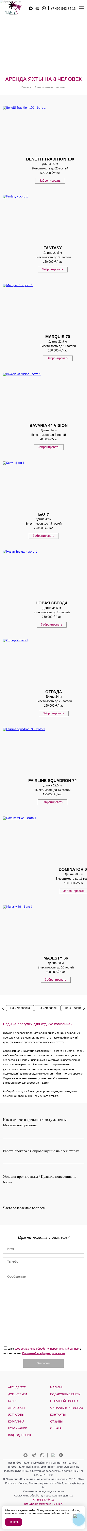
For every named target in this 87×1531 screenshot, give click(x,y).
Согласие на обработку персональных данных (43, 1495)
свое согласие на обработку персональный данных (47, 1348)
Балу (43, 514)
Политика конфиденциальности (43, 1491)
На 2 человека (20, 1008)
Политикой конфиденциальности (43, 1353)
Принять (13, 1521)
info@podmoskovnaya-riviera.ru (43, 1504)
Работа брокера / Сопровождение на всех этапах (41, 1151)
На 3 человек (47, 1008)
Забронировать (50, 180)
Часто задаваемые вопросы (24, 1208)
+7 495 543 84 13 (63, 8)
